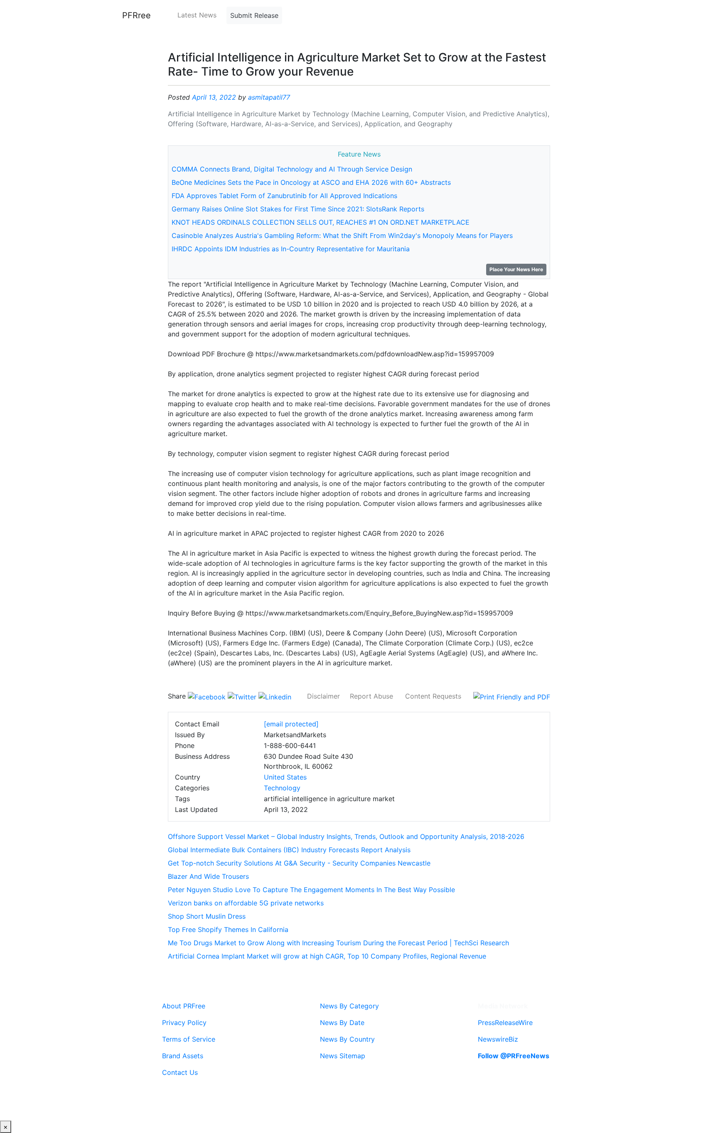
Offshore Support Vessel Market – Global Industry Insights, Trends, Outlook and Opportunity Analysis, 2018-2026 (346, 836)
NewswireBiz (498, 1039)
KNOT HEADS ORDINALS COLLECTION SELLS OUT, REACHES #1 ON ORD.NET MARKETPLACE (321, 222)
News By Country (347, 1039)
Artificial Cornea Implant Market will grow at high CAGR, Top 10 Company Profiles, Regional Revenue (327, 956)
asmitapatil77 (269, 97)
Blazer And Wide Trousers (208, 876)
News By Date (342, 1022)
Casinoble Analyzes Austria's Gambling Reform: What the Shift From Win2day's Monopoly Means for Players (342, 235)
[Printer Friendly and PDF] (511, 696)
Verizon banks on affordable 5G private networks (246, 903)
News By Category (349, 1006)
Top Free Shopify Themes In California (228, 929)
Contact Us (180, 1072)
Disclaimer (323, 696)
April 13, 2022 (214, 97)
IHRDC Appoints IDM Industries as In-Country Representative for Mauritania (291, 249)
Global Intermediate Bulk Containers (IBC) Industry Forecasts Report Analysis (289, 850)
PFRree (136, 15)
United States (285, 777)
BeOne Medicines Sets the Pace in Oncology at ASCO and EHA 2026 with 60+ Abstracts (311, 182)
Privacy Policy (184, 1022)
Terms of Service (188, 1039)
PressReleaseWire (505, 1022)
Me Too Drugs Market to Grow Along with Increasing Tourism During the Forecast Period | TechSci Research (338, 943)
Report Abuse (371, 696)
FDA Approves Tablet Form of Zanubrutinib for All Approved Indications (284, 195)
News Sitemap (342, 1056)
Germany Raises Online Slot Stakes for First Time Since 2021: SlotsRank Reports (298, 209)
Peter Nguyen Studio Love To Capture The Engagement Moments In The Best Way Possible (311, 889)
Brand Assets (182, 1056)
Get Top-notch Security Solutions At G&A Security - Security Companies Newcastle (299, 863)
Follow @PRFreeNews (513, 1056)
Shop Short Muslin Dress (207, 916)
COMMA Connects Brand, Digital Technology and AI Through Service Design (292, 169)
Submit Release (254, 15)
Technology (282, 788)
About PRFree (183, 1006)
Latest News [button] (196, 15)
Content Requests (433, 696)
